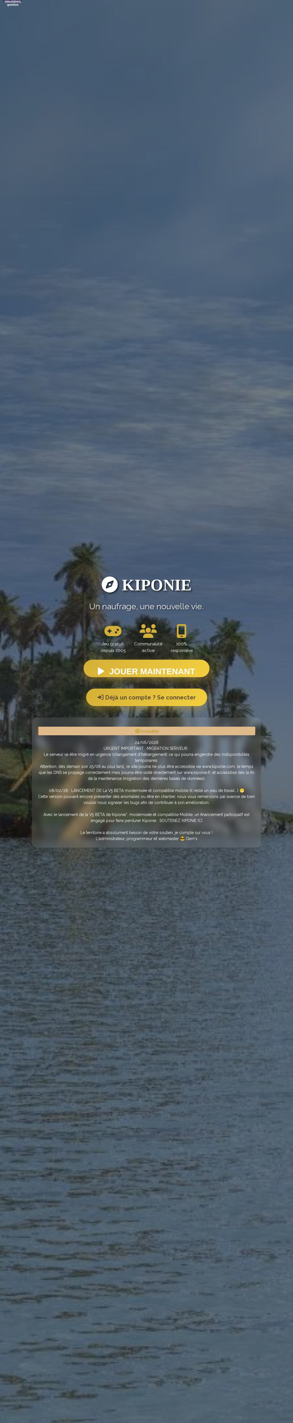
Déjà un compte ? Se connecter (150, 697)
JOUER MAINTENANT (151, 671)
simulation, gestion (13, 3)
